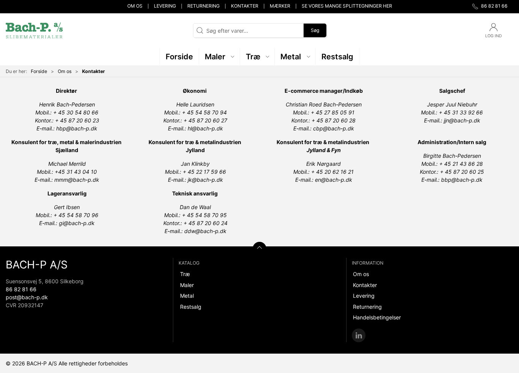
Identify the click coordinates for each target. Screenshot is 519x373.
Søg (315, 30)
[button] (219, 56)
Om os (134, 6)
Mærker (280, 6)
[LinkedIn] (359, 335)
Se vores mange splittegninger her (347, 6)
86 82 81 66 (21, 289)
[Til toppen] (259, 249)
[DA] (34, 30)
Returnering (203, 6)
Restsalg (190, 306)
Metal (187, 295)
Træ (185, 274)
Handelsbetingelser (377, 317)
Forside (39, 71)
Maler (187, 285)
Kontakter (244, 6)
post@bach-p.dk (27, 297)
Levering (165, 6)
